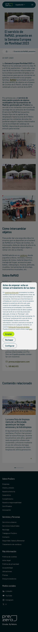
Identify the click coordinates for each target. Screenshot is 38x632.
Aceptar (8, 334)
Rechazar (9, 340)
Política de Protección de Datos (19, 327)
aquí (30, 329)
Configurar (9, 346)
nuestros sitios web (11, 292)
